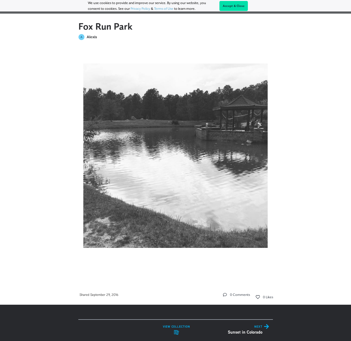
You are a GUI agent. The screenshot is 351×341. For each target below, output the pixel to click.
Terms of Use (163, 9)
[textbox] (175, 160)
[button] (225, 295)
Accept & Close (234, 6)
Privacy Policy (140, 9)
